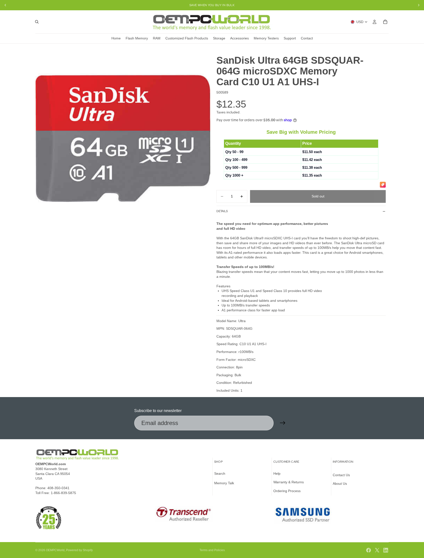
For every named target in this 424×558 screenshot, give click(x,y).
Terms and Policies (212, 550)
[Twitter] (377, 550)
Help (276, 473)
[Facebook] (368, 550)
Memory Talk (224, 483)
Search (219, 473)
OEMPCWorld (55, 550)
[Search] (36, 21)
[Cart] (385, 21)
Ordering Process (287, 491)
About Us (340, 483)
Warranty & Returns (288, 482)
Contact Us (341, 475)
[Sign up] (283, 423)
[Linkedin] (386, 550)
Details (222, 211)
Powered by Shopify (79, 550)
